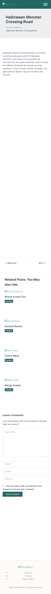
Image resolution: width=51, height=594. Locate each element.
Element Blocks (13, 326)
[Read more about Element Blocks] (12, 321)
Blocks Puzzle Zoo (15, 296)
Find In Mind (12, 355)
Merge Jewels (13, 385)
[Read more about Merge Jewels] (12, 380)
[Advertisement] (25, 533)
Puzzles (9, 301)
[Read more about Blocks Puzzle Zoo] (14, 291)
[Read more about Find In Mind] (11, 350)
